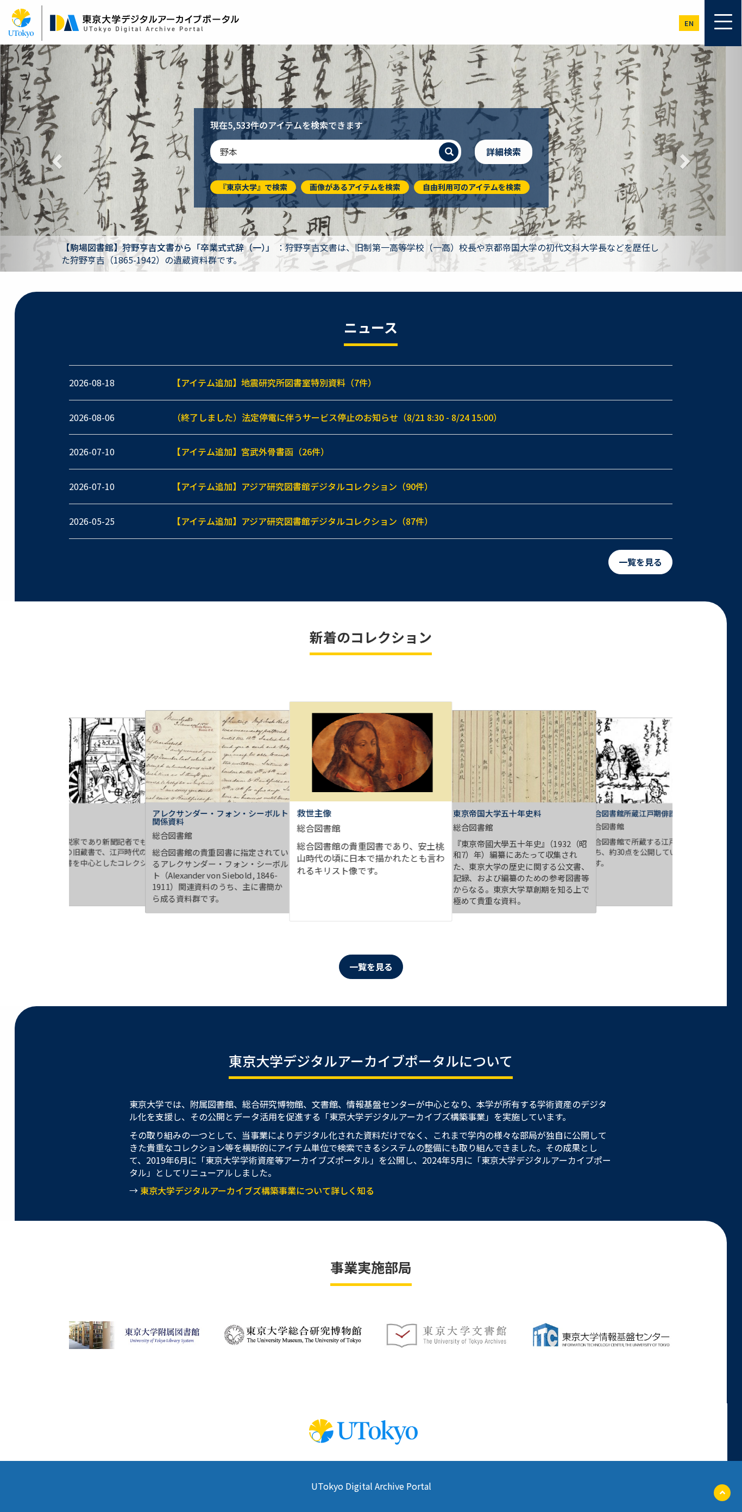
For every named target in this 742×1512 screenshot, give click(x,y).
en (689, 23)
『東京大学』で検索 (253, 186)
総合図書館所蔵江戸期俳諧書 (635, 813)
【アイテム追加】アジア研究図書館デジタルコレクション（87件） (302, 521)
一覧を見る (640, 561)
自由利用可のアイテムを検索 (472, 186)
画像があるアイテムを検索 (355, 186)
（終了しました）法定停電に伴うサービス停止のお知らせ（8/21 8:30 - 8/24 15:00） (337, 417)
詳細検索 (503, 151)
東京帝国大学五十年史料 (497, 813)
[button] (55, 158)
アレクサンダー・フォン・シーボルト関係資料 (220, 817)
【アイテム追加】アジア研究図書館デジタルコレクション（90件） (302, 486)
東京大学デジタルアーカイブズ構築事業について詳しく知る (257, 1190)
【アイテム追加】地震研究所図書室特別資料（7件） (274, 382)
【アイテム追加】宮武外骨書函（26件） (250, 451)
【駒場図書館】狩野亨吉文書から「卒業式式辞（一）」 (167, 247)
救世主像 (314, 812)
